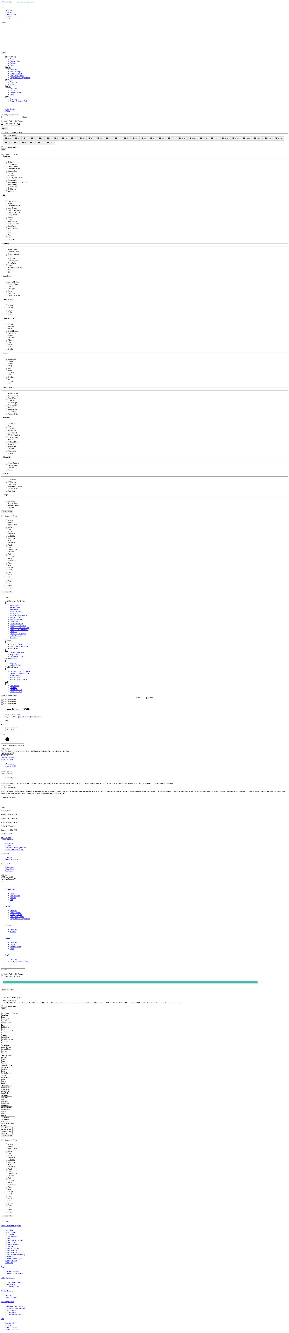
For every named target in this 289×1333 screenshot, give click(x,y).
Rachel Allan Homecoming (19, 630)
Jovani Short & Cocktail (18, 615)
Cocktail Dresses (14, 169)
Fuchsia (10, 558)
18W (194, 138)
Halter (10, 426)
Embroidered (12, 333)
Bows (10, 329)
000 (9, 138)
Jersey (10, 366)
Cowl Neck (12, 424)
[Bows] (6, 1071)
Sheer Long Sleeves (15, 486)
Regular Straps (13, 503)
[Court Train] (6, 1093)
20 (110, 138)
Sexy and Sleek (13, 224)
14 (83, 138)
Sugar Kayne (14, 654)
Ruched (10, 270)
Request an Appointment (25, 2)
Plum (10, 563)
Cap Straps (11, 501)
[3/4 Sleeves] (8, 1119)
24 (127, 138)
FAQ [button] (7, 955)
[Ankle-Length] (6, 1087)
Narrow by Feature (11, 154)
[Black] (7, 739)
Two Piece (11, 240)
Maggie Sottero (15, 675)
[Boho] (7, 1029)
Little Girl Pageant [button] (12, 648)
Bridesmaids (12, 164)
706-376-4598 (6, 2)
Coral (10, 570)
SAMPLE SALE (16, 692)
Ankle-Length (13, 394)
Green (10, 527)
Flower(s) (11, 338)
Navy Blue (12, 543)
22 (118, 138)
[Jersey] (5, 1083)
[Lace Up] (7, 1051)
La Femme (14, 622)
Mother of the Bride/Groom (17, 182)
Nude (10, 574)
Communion (12, 171)
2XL (51, 142)
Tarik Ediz (13, 638)
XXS (280, 138)
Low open (11, 289)
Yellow (10, 520)
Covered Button (13, 282)
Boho (10, 203)
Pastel (10, 314)
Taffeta (10, 381)
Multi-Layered (13, 261)
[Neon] (4, 1061)
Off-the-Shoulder (14, 435)
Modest (10, 217)
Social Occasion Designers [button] (14, 601)
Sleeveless (11, 491)
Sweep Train (12, 409)
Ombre (10, 312)
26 (136, 138)
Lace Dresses (12, 208)
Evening (11, 173)
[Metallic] (4, 1059)
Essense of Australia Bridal (19, 673)
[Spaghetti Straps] (6, 1131)
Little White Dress (14, 212)
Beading (11, 326)
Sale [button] (6, 681)
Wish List (8, 10)
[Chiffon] (5, 1079)
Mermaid (11, 468)
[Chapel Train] (6, 1091)
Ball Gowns (12, 201)
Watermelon (12, 561)
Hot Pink (11, 556)
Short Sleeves (12, 489)
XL (41, 142)
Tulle (9, 384)
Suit (9, 233)
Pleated (10, 265)
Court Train (12, 400)
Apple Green (12, 525)
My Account (9, 12)
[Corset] (8, 1043)
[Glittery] (4, 1057)
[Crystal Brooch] (6, 1073)
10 (65, 138)
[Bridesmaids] (10, 1019)
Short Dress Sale (16, 690)
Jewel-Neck (12, 431)
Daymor (13, 663)
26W (237, 138)
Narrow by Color (11, 516)
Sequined (11, 377)
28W (248, 138)
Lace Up (11, 286)
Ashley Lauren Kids (17, 652)
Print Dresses (12, 221)
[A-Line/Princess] (6, 1107)
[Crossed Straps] (7, 1049)
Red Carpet (12, 189)
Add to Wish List (7, 753)
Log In (7, 18)
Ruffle (10, 344)
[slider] (259, 982)
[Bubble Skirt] (8, 1037)
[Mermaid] (6, 1111)
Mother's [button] (8, 925)
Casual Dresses (13, 166)
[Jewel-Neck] (6, 1103)
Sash (9, 347)
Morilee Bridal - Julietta (18, 679)
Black (10, 581)
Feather (10, 335)
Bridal (10, 162)
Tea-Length (12, 412)
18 (101, 138)
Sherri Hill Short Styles (18, 634)
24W (226, 138)
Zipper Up (11, 293)
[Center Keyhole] (8, 1041)
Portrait (10, 440)
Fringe (10, 340)
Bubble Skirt (12, 249)
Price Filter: (9, 123)
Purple (10, 545)
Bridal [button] (7, 906)
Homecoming (12, 180)
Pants (10, 219)
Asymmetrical (13, 396)
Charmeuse (12, 359)
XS (8, 142)
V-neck (10, 453)
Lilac (9, 547)
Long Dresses (12, 215)
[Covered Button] (7, 1047)
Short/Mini (11, 407)
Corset (10, 256)
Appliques (11, 324)
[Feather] (5, 1081)
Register (8, 16)
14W (172, 138)
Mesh (10, 370)
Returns (8, 846)
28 (145, 138)
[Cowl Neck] (6, 1097)
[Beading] (6, 1069)
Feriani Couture (15, 665)
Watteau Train (13, 414)
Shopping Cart (10, 14)
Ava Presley (14, 609)
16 (92, 138)
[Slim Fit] (6, 1113)
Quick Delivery (35, 717)
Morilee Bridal (15, 677)
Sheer (10, 291)
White (10, 588)
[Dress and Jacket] (7, 1031)
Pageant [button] (8, 640)
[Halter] (6, 1099)
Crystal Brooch (13, 331)
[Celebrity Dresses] (8, 1039)
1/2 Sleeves (12, 480)
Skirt (9, 231)
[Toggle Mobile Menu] (2, 881)
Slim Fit (10, 470)
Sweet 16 (11, 191)
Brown (10, 579)
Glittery (10, 305)
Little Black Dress (14, 210)
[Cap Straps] (6, 1128)
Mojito (10, 522)
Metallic (10, 308)
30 (154, 138)
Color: (3, 734)
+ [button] (6, 603)
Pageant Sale (14, 686)
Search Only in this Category (14, 121)
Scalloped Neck (13, 442)
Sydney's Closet (15, 636)
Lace (9, 342)
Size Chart (4, 755)
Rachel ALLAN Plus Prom (19, 628)
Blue (9, 540)
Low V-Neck (12, 433)
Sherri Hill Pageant (16, 644)
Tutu (9, 237)
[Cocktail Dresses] (10, 1023)
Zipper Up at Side (14, 295)
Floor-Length (12, 403)
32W (269, 138)
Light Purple (12, 549)
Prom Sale (13, 688)
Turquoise (11, 534)
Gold (9, 577)
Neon (10, 310)
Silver (10, 586)
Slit (9, 272)
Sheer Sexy (12, 226)
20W (205, 138)
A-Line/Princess (13, 463)
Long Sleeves (12, 484)
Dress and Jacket (14, 206)
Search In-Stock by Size (13, 132)
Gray (9, 583)
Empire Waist (12, 465)
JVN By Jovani (15, 617)
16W (183, 138)
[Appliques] (6, 1067)
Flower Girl (12, 175)
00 (18, 138)
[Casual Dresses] (10, 1021)
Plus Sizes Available (15, 268)
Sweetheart (12, 451)
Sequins (10, 349)
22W (215, 138)
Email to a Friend (7, 760)
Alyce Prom (14, 605)
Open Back (12, 263)
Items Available (10, 766)
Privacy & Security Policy (14, 850)
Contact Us (9, 843)
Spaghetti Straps (13, 505)
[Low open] (7, 1053)
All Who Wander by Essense (20, 671)
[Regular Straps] (6, 1129)
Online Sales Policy (8, 758)
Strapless (11, 449)
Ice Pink (11, 552)
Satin (9, 375)
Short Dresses (12, 228)
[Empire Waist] (6, 1109)
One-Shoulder (13, 437)
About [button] (7, 938)
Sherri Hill (13, 632)
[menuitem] (146, 10)
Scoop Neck (12, 444)
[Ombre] (4, 1063)
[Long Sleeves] (8, 1121)
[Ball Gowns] (7, 1027)
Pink (9, 554)
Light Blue (11, 536)
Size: (2, 724)
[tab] (146, 619)
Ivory (10, 572)
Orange (10, 568)
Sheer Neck (12, 446)
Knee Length (12, 405)
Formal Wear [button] (10, 889)
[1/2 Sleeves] (8, 1118)
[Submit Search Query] (26, 970)
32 (163, 138)
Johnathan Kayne (16, 611)
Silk (9, 379)
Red (9, 565)
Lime (10, 529)
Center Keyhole (13, 254)
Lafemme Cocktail (16, 624)
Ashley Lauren (15, 607)
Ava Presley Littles (16, 657)
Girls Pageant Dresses (15, 178)
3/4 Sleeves (12, 482)
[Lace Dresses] (7, 1033)
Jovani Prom (14, 613)
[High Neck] (6, 1101)
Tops (9, 235)
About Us (8, 857)
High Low (11, 258)
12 (74, 138)
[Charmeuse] (5, 1077)
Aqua (10, 531)
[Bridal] (10, 1017)
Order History (10, 869)
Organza (11, 372)
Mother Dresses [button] (11, 659)
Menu (3, 53)
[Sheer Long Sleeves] (8, 1123)
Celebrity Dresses (14, 252)
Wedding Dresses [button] (11, 667)
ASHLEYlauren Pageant (19, 646)
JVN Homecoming (16, 620)
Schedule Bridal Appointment (16, 848)
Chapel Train (12, 398)
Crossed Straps (13, 284)
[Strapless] (6, 1133)
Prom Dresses (12, 184)
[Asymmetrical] (6, 1089)
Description (9, 764)
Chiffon (10, 361)
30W (258, 138)
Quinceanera (12, 187)
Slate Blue (11, 538)
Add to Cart (5, 749)
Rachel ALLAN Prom (18, 626)
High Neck (12, 428)
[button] (10, 57)
